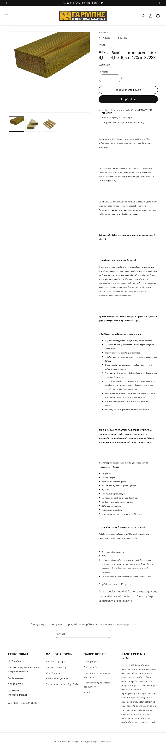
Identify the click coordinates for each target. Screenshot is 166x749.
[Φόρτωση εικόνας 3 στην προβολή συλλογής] (49, 124)
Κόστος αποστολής (56, 667)
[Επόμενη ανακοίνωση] (159, 3)
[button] (6, 15)
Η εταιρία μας (91, 661)
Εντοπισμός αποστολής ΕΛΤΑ (62, 684)
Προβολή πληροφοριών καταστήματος (123, 122)
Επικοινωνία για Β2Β (57, 678)
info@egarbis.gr (17, 694)
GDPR (87, 692)
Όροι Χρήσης (53, 673)
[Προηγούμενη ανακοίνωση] (6, 3)
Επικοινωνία (90, 667)
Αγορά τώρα (128, 99)
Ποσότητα (103, 71)
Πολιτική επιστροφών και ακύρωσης (97, 675)
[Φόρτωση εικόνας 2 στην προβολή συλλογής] (32, 124)
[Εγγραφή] (108, 634)
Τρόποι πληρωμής (56, 661)
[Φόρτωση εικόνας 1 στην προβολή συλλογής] (16, 124)
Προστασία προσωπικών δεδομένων (97, 684)
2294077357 (15, 684)
